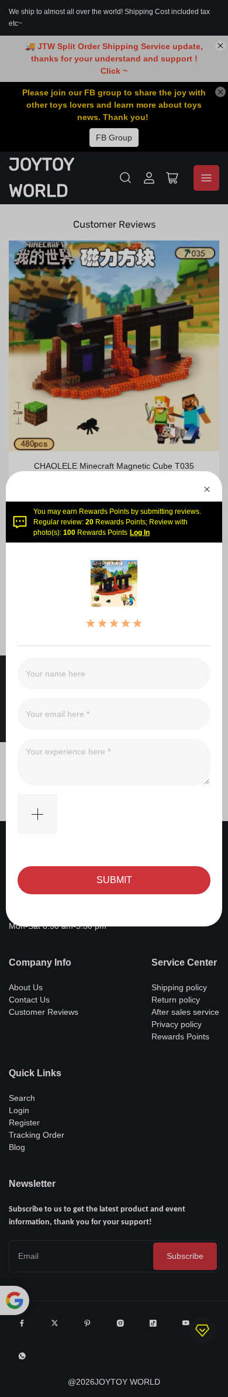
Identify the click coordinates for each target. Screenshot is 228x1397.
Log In (140, 532)
